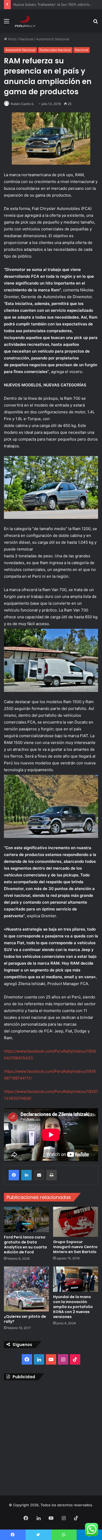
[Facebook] (14, 1175)
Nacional (26, 39)
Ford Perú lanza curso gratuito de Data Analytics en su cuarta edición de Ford (25, 1245)
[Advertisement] (51, 1437)
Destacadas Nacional (55, 50)
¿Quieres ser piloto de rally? (25, 1319)
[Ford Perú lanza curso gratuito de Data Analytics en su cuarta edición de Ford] (26, 1219)
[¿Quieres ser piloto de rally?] (26, 1288)
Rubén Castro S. (22, 104)
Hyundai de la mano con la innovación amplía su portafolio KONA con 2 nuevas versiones (73, 1306)
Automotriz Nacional (52, 39)
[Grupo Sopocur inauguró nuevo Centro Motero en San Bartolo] (75, 1222)
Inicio (11, 39)
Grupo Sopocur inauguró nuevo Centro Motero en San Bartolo (75, 1246)
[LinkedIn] (26, 1175)
